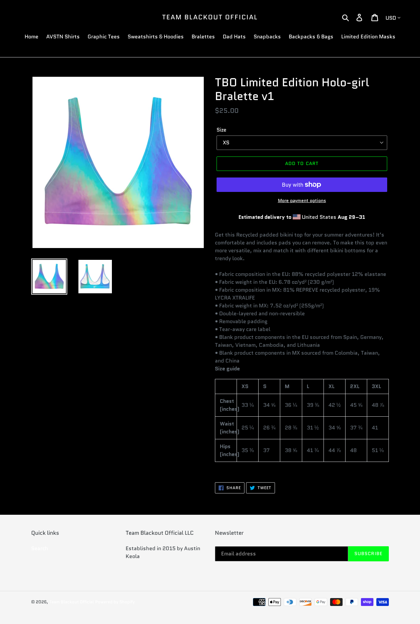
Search (39, 548)
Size (221, 130)
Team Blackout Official (210, 17)
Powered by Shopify (115, 602)
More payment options (302, 200)
